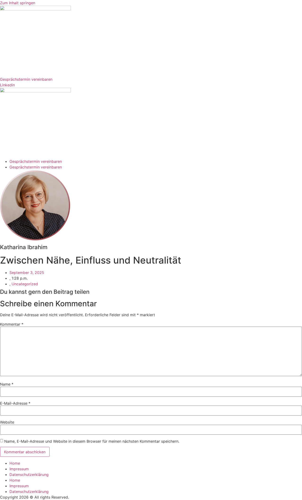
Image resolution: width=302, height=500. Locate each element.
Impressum (19, 468)
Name (6, 384)
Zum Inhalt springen (17, 2)
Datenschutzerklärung (29, 474)
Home (14, 463)
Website (7, 422)
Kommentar (11, 324)
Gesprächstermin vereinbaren (35, 161)
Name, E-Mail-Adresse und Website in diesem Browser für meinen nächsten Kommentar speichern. (91, 441)
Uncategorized (25, 284)
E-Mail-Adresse (15, 403)
